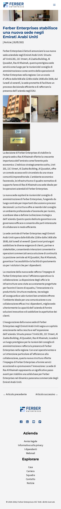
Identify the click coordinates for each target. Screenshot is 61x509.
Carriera (30, 471)
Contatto (30, 479)
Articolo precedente (15, 394)
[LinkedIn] (27, 421)
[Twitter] (39, 421)
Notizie (7, 42)
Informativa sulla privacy (30, 445)
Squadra (30, 475)
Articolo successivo (47, 394)
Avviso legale (30, 441)
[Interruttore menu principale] (54, 5)
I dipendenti (30, 449)
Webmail (30, 453)
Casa (30, 467)
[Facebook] (21, 421)
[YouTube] (33, 421)
